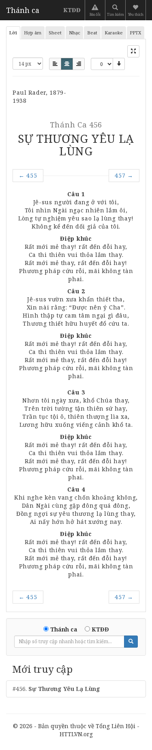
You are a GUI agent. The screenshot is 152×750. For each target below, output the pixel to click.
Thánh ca (22, 10)
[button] (136, 10)
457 (124, 175)
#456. (56, 689)
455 (28, 175)
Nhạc (74, 33)
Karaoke (114, 33)
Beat (92, 33)
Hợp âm (32, 33)
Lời (13, 33)
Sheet (55, 33)
